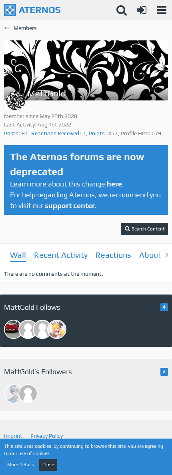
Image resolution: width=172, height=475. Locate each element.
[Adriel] (56, 329)
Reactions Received (55, 133)
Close (48, 464)
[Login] (142, 10)
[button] (162, 10)
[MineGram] (13, 393)
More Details (20, 464)
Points (97, 133)
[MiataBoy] (13, 329)
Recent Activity (61, 254)
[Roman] (28, 329)
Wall (18, 254)
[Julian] (42, 329)
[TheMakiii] (28, 393)
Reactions (113, 254)
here (114, 184)
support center (70, 205)
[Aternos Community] (32, 10)
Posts (11, 133)
